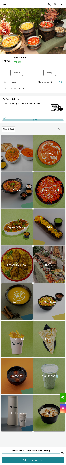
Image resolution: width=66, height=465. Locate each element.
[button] (33, 61)
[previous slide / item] (2, 31)
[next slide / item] (64, 31)
